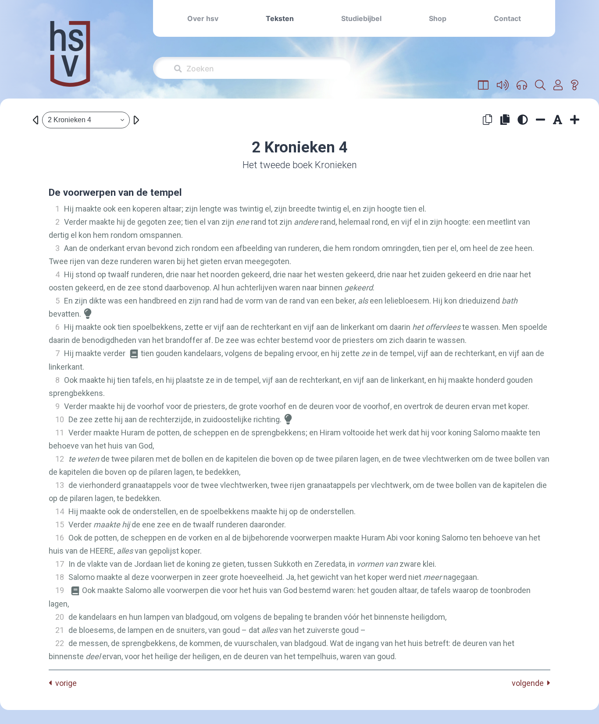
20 (59, 617)
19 (59, 590)
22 (59, 643)
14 (59, 511)
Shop (437, 18)
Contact (507, 18)
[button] (483, 85)
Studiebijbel (361, 18)
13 (59, 485)
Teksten (280, 18)
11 (59, 432)
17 (59, 564)
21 (59, 630)
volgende (529, 683)
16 (59, 537)
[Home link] (70, 60)
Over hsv (202, 18)
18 (59, 577)
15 (59, 524)
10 (59, 419)
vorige (64, 683)
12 (59, 458)
